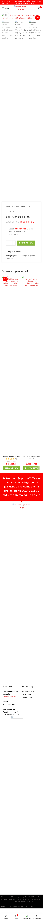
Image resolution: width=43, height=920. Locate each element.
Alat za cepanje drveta (11, 456)
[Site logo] (21, 8)
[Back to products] (10, 211)
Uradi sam (25, 206)
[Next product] (13, 211)
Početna (9, 206)
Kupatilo (31, 256)
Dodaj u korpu (26, 243)
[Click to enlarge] (6, 15)
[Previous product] (7, 211)
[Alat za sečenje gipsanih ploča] (31, 365)
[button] (11, 468)
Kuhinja (24, 256)
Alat (17, 206)
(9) (16, 459)
